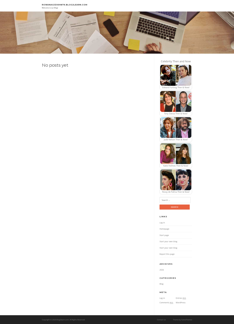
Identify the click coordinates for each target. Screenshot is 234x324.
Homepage (164, 229)
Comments (166, 302)
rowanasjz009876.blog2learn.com (64, 4)
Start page (164, 235)
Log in (162, 222)
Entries (181, 298)
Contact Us (161, 319)
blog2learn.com (62, 319)
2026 (162, 269)
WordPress (181, 302)
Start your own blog (168, 241)
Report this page (167, 254)
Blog (161, 284)
